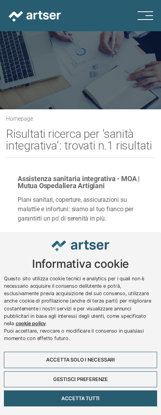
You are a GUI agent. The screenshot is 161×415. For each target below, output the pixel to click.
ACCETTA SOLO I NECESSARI (80, 360)
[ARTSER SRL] (35, 15)
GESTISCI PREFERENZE (80, 379)
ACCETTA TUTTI (80, 398)
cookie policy (31, 323)
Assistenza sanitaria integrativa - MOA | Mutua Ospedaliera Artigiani (79, 182)
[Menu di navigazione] (149, 15)
